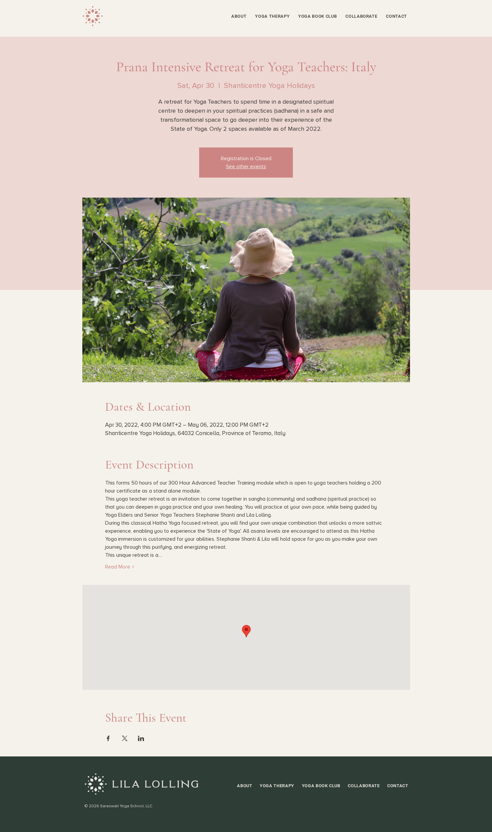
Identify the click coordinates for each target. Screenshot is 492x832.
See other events (246, 166)
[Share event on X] (124, 738)
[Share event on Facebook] (108, 738)
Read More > (120, 566)
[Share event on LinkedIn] (141, 738)
